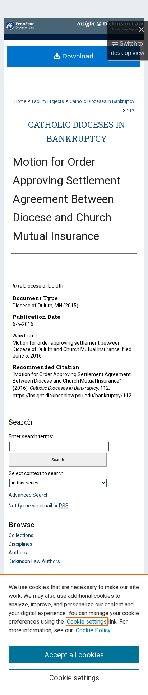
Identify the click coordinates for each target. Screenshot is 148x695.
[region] (74, 634)
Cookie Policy (93, 630)
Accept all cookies (74, 655)
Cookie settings (87, 621)
